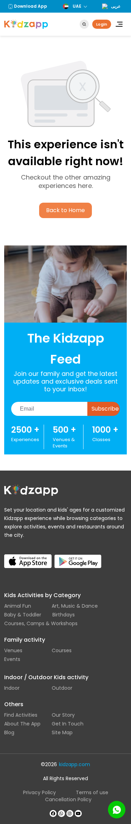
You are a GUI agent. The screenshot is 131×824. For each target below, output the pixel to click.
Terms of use (92, 792)
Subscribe (105, 409)
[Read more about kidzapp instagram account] (69, 813)
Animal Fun (17, 605)
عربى (116, 6)
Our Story (63, 714)
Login (101, 24)
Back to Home (65, 210)
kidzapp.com (74, 764)
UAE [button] (77, 6)
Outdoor (62, 687)
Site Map (62, 732)
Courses (62, 650)
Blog (9, 732)
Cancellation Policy (68, 799)
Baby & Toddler (22, 614)
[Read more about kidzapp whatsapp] (61, 813)
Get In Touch (67, 723)
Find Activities (20, 714)
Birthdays (63, 614)
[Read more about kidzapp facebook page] (53, 813)
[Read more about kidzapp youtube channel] (78, 813)
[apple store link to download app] (28, 555)
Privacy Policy (39, 792)
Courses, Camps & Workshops (41, 623)
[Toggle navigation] (119, 24)
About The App (22, 723)
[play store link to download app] (78, 555)
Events (12, 659)
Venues (13, 650)
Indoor (12, 687)
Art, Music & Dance (75, 605)
